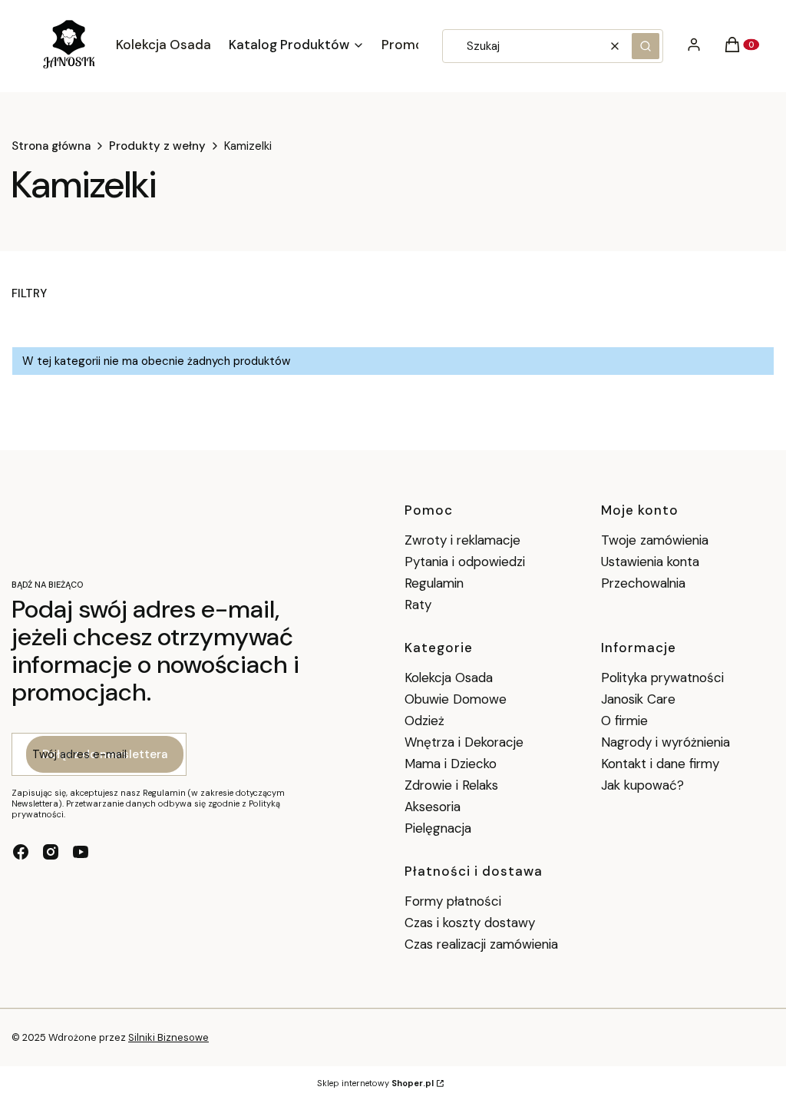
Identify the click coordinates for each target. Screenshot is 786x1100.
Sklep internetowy (375, 1083)
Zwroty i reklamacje (462, 540)
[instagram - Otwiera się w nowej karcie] (50, 852)
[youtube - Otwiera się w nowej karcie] (80, 852)
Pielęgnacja (438, 828)
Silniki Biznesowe (168, 1037)
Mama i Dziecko (451, 763)
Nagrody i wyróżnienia (665, 742)
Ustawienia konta (650, 561)
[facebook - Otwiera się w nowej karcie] (21, 852)
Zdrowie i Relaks (451, 785)
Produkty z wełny (157, 146)
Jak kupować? (642, 785)
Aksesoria (433, 806)
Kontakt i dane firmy (660, 763)
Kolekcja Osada (449, 677)
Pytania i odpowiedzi (465, 561)
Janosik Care (638, 699)
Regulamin (434, 583)
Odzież (424, 720)
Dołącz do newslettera (104, 754)
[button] (645, 46)
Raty (418, 604)
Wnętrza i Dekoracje (464, 742)
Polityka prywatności (662, 677)
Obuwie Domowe (456, 699)
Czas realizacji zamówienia (481, 944)
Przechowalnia (643, 583)
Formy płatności (453, 901)
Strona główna (51, 146)
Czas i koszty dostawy (470, 922)
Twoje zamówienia (654, 540)
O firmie (624, 720)
